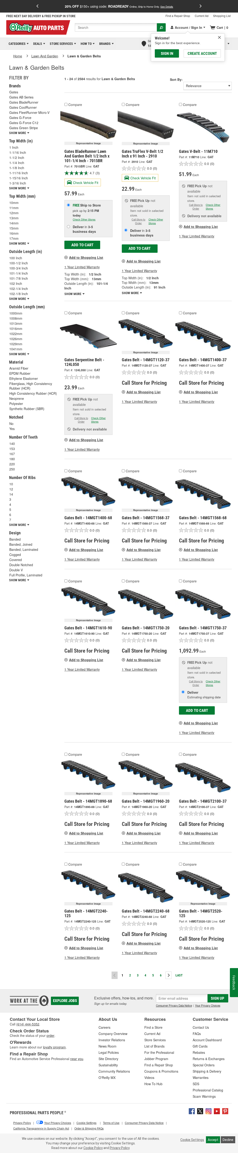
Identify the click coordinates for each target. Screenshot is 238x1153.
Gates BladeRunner (23, 102)
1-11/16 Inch (18, 173)
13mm (14, 218)
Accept (213, 1140)
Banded (15, 539)
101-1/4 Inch (18, 273)
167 (12, 453)
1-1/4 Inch (16, 162)
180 (12, 459)
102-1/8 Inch (18, 293)
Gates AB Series (21, 97)
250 (12, 469)
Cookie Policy (93, 1148)
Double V (16, 570)
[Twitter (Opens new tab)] (200, 1110)
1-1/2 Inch (16, 157)
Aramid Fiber (18, 368)
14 (11, 494)
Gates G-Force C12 (23, 122)
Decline (228, 1140)
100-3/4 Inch (18, 268)
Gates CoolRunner (23, 107)
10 (11, 484)
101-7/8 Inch (18, 278)
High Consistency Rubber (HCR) (33, 393)
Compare (75, 104)
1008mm (15, 318)
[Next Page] (168, 975)
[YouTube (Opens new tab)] (217, 1110)
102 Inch (15, 283)
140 (12, 443)
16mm (14, 233)
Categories (16, 44)
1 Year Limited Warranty (82, 267)
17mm (14, 238)
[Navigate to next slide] (201, 6)
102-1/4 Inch (18, 288)
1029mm (15, 344)
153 (12, 448)
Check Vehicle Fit (85, 182)
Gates (13, 92)
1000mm (15, 313)
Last (179, 975)
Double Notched (21, 564)
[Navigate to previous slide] (37, 6)
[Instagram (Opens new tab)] (208, 1110)
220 (12, 464)
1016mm (15, 328)
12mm (14, 212)
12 (11, 489)
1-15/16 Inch (18, 178)
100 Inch (15, 258)
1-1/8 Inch (16, 167)
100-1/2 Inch (18, 263)
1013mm (15, 323)
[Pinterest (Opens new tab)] (225, 1110)
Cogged (15, 554)
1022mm (15, 333)
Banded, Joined (20, 544)
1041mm (15, 349)
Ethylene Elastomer (23, 378)
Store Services (60, 44)
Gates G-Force (20, 117)
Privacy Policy (119, 1148)
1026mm (15, 338)
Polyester (16, 403)
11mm (14, 207)
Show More (73, 294)
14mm (14, 223)
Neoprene (16, 398)
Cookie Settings (192, 1140)
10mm (14, 202)
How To (85, 44)
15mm (14, 228)
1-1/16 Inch (17, 152)
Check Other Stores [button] (84, 219)
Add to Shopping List (86, 257)
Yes (12, 428)
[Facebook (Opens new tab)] (192, 1110)
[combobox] (116, 27)
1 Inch (13, 147)
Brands (104, 44)
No (11, 423)
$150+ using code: (119, 6)
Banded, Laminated (23, 549)
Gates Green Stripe (23, 127)
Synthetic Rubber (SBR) (26, 408)
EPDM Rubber (19, 373)
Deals (36, 44)
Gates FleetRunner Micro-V (29, 112)
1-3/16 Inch (17, 183)
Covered (15, 559)
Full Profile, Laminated (25, 575)
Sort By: (176, 79)
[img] (219, 37)
